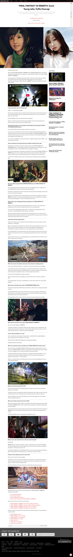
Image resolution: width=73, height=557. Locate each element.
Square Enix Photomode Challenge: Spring (55, 151)
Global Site (16, 541)
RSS (2, 546)
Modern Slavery (26, 543)
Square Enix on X (14, 520)
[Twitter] (11, 534)
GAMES (11, 0)
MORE (25, 0)
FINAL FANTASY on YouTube (17, 518)
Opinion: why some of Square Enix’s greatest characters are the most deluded (57, 133)
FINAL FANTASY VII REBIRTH (40, 23)
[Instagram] (32, 534)
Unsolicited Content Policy (18, 543)
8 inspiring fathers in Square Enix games (56, 127)
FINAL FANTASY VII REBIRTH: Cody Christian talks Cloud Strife (24, 503)
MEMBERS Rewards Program (49, 544)
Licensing (9, 544)
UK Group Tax (33, 543)
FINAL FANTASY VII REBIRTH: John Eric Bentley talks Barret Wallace (25, 505)
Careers (7, 541)
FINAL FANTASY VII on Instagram (18, 517)
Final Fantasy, (32, 23)
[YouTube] (18, 534)
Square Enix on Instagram (16, 523)
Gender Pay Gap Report (33, 544)
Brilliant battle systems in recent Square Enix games (56, 139)
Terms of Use (4, 543)
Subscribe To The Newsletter (45, 534)
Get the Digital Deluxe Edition (17, 497)
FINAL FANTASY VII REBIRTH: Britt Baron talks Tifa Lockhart (24, 506)
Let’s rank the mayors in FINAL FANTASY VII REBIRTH (57, 122)
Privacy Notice (10, 543)
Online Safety (41, 544)
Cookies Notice (4, 544)
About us (3, 541)
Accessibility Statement (16, 544)
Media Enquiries (48, 543)
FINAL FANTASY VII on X (16, 514)
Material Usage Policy (40, 543)
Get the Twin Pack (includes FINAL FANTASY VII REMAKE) (23, 499)
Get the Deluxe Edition (15, 496)
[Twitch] (25, 534)
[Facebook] (4, 534)
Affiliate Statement (25, 544)
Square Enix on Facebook (16, 521)
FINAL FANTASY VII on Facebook (18, 515)
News (21, 541)
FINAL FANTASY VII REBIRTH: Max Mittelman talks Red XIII (23, 508)
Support (12, 541)
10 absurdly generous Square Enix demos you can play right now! (57, 145)
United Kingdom (64, 541)
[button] (71, 555)
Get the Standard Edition (16, 494)
